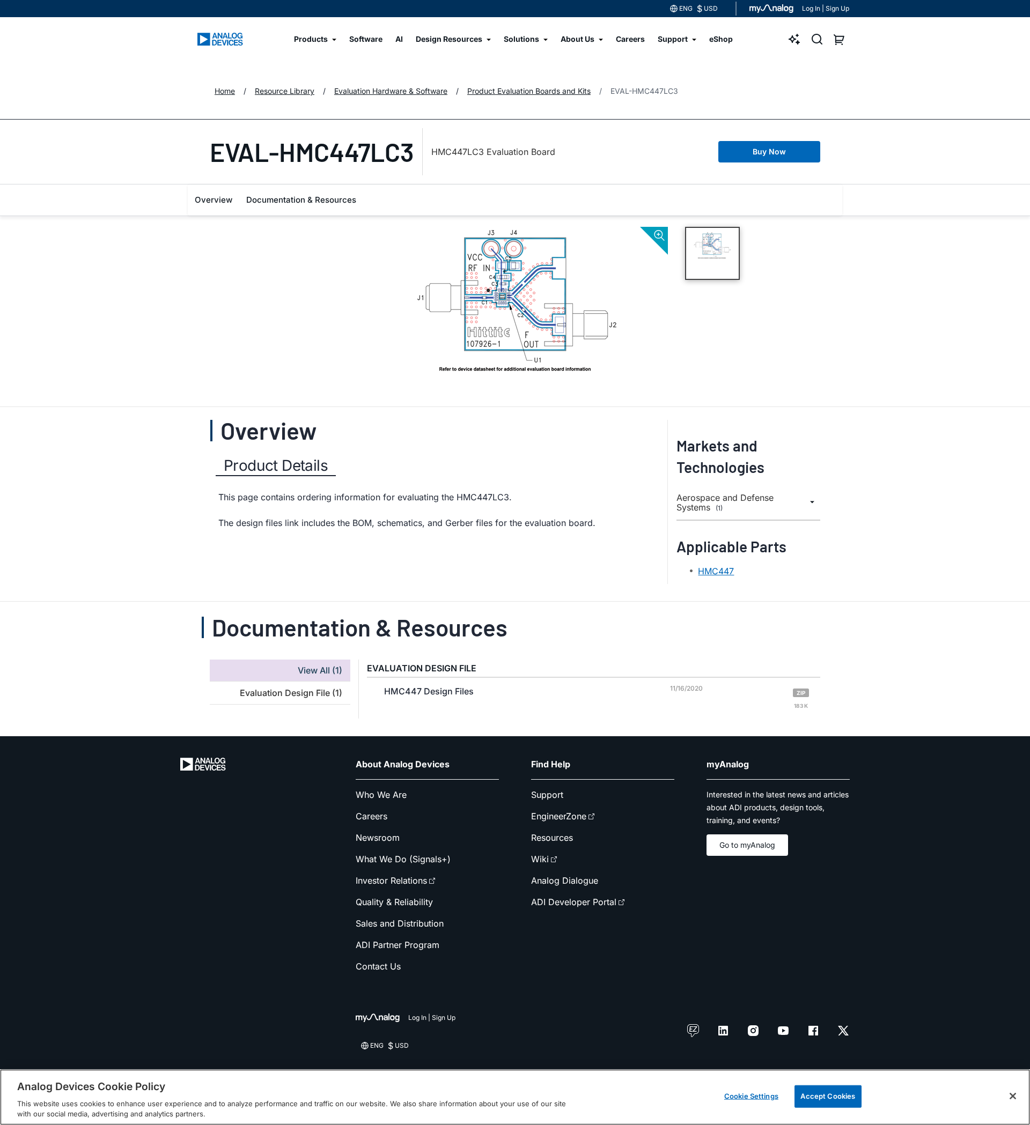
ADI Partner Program (397, 944)
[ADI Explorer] (794, 39)
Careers (371, 816)
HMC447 (716, 571)
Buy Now (769, 151)
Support (547, 794)
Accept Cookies (827, 1096)
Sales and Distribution (400, 923)
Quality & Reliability (394, 902)
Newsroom (378, 837)
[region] (515, 1097)
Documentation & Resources (301, 200)
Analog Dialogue (564, 880)
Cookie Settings (751, 1096)
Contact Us (378, 966)
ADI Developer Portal (573, 902)
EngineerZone (558, 816)
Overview (213, 200)
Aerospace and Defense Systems (725, 503)
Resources (552, 837)
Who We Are (381, 794)
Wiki (540, 859)
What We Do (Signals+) (403, 859)
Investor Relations (391, 880)
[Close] (1013, 1096)
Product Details (276, 465)
